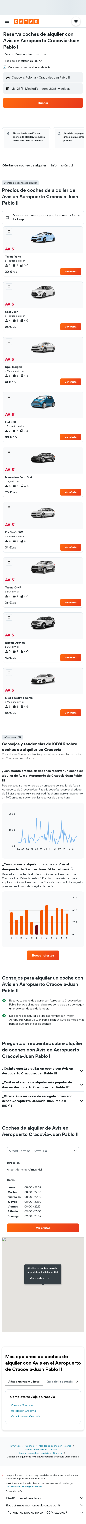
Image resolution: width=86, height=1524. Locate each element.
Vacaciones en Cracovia (25, 1416)
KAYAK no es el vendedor (23, 1498)
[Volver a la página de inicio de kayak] (26, 21)
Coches (29, 1445)
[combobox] (25, 54)
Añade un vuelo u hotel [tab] (24, 1381)
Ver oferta (71, 271)
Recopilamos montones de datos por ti (33, 1505)
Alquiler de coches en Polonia (55, 1445)
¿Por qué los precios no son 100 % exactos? (36, 1512)
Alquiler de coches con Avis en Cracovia (40, 1452)
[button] (6, 21)
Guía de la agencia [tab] (60, 1381)
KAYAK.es (15, 1445)
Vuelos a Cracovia (22, 1405)
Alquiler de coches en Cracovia (40, 1449)
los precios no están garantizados (24, 1486)
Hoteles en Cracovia (23, 1411)
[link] (43, 955)
